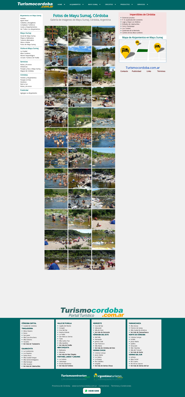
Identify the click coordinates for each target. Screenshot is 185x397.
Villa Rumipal (27, 362)
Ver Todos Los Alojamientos (30, 29)
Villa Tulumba (135, 348)
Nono (25, 333)
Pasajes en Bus (25, 80)
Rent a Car (24, 84)
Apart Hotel (24, 21)
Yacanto (26, 342)
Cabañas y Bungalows (28, 23)
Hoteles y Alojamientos (28, 78)
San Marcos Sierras (65, 337)
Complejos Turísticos (27, 25)
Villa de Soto (99, 330)
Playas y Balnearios (27, 38)
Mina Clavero (27, 331)
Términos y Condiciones (121, 386)
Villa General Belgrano (31, 360)
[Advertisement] (80, 288)
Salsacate (98, 328)
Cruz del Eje (63, 330)
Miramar (62, 352)
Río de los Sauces (137, 364)
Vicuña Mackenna (65, 364)
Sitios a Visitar (25, 42)
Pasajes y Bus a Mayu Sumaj (30, 69)
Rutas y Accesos (26, 64)
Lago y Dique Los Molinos (131, 22)
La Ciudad (23, 51)
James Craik (99, 341)
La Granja (98, 359)
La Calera (98, 357)
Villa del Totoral (136, 350)
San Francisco (99, 344)
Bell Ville (98, 337)
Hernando (98, 339)
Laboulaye (62, 361)
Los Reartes (27, 353)
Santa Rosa (27, 355)
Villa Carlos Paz (64, 341)
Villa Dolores (27, 340)
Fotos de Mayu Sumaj (28, 44)
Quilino (133, 344)
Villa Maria (98, 346)
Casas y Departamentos (28, 27)
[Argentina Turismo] (108, 383)
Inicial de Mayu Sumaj (27, 36)
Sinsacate (134, 346)
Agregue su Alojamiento (28, 93)
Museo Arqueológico (27, 55)
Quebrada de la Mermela (130, 30)
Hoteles (23, 18)
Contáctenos (104, 386)
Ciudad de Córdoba (30, 326)
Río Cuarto (134, 361)
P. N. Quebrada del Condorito (132, 20)
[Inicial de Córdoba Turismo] (36, 7)
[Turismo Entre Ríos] (75, 383)
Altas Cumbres (25, 53)
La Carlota (62, 359)
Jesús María (99, 355)
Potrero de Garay (137, 328)
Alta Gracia (134, 326)
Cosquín (62, 328)
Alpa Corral (134, 359)
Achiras (133, 357)
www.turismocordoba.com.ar (84, 386)
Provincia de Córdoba (61, 386)
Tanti (61, 339)
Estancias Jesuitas (128, 18)
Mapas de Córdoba (27, 71)
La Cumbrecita (28, 351)
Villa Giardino (63, 343)
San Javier (26, 335)
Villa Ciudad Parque (30, 358)
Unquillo (97, 364)
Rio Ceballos (99, 361)
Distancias (24, 67)
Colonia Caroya (100, 353)
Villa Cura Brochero (30, 337)
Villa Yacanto (27, 364)
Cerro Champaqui (128, 26)
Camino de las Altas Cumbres (132, 33)
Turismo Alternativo (27, 40)
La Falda (62, 334)
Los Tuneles (126, 28)
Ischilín (133, 339)
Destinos (23, 82)
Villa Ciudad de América (139, 330)
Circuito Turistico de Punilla (29, 58)
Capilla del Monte (65, 326)
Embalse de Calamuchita (130, 24)
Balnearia (62, 350)
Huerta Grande (64, 332)
